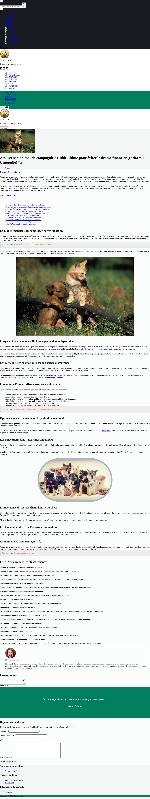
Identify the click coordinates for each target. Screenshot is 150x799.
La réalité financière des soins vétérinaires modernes (25, 205)
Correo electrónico (8, 736)
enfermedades (13, 179)
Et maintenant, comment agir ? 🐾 (19, 222)
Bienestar (8, 97)
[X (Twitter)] (1, 69)
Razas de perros (10, 99)
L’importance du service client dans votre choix (23, 218)
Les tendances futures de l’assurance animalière (23, 220)
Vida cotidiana (10, 92)
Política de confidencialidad (15, 780)
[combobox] (11, 683)
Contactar (8, 792)
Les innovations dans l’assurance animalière (22, 215)
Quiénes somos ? (11, 771)
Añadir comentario (7, 757)
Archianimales (5, 60)
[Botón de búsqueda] (24, 681)
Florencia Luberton (12, 660)
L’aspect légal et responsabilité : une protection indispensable (28, 207)
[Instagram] (4, 69)
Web (1, 740)
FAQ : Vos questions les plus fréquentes (21, 224)
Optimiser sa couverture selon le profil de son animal (25, 213)
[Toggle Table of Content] (2, 201)
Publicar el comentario (8, 761)
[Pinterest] (7, 69)
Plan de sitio (9, 783)
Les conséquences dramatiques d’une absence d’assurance (27, 209)
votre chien (106, 431)
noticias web (9, 103)
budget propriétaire (55, 377)
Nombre (4, 731)
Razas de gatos (10, 101)
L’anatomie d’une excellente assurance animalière (24, 211)
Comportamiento (11, 94)
